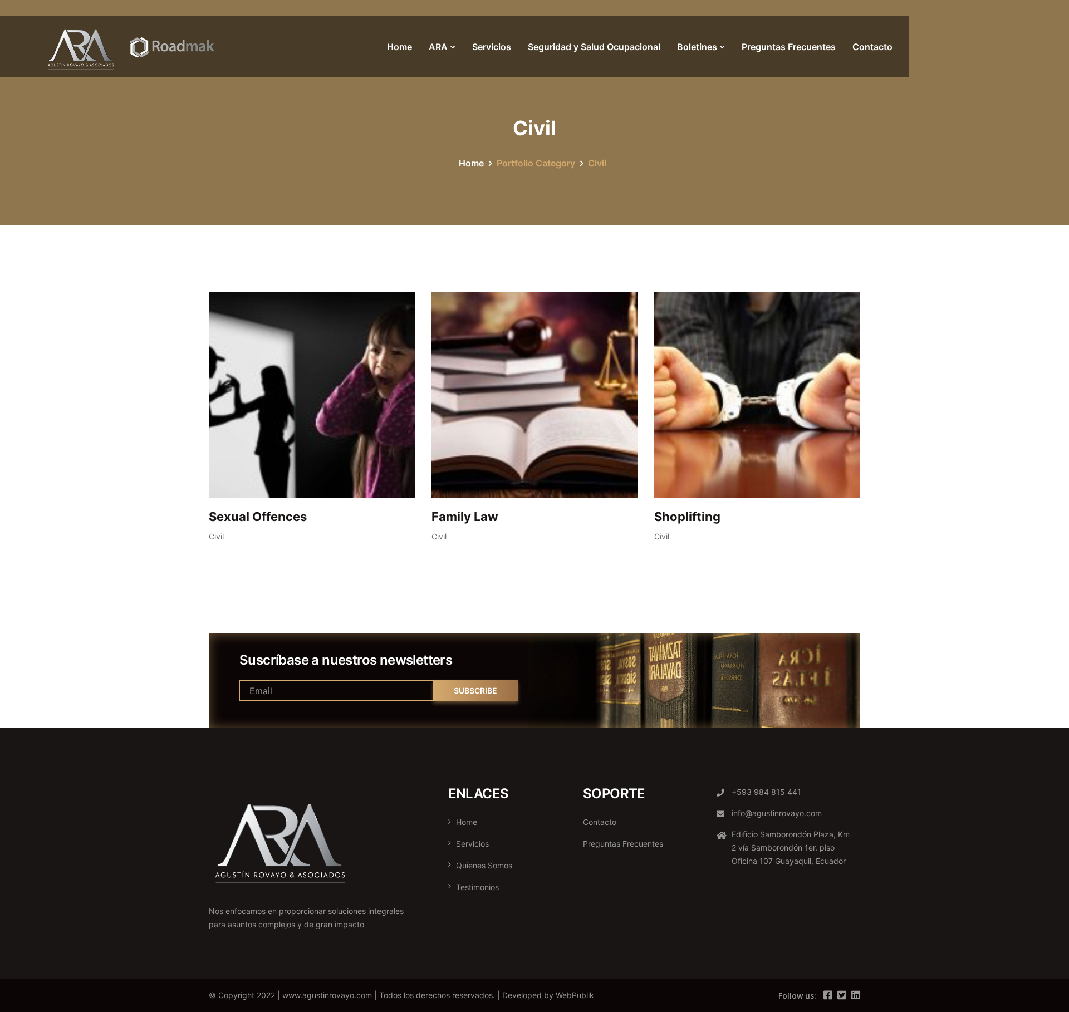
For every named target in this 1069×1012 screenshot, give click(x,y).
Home (399, 46)
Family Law (464, 516)
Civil (216, 536)
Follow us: (797, 995)
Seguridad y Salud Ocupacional (594, 46)
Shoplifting (687, 516)
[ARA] (132, 47)
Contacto (872, 46)
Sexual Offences (258, 516)
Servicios (491, 46)
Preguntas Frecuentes (789, 46)
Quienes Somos (484, 865)
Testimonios (477, 887)
